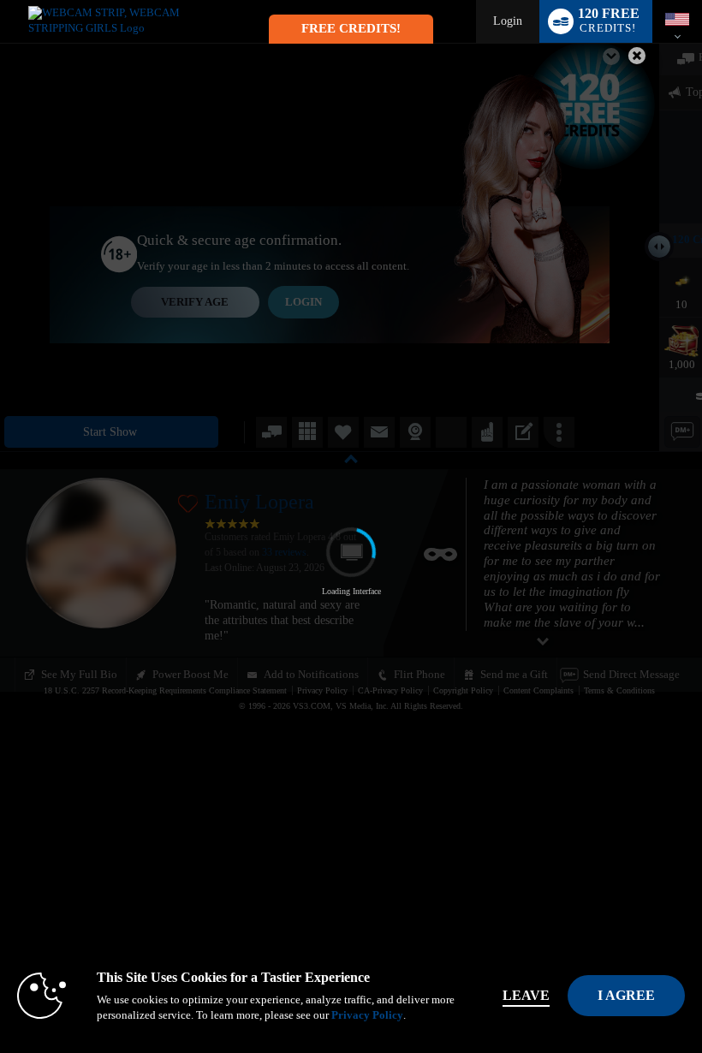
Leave (526, 995)
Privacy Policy (367, 1014)
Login (507, 21)
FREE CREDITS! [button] (351, 28)
